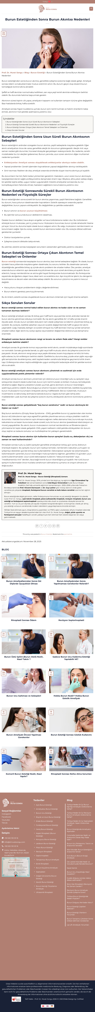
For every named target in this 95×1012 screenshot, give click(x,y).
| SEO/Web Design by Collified (71, 999)
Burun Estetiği (38, 73)
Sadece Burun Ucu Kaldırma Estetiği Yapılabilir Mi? (71, 658)
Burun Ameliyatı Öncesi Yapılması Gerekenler (23, 736)
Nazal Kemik (72, 868)
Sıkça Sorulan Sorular (15, 130)
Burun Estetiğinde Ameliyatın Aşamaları (79, 830)
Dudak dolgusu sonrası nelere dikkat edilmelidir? (79, 879)
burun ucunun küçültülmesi (33, 211)
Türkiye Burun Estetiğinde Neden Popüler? (77, 897)
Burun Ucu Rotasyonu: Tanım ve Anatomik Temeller (80, 844)
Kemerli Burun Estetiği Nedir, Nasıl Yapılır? (24, 775)
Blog (26, 73)
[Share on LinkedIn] (58, 526)
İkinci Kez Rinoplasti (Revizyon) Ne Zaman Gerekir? (79, 885)
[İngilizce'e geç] (47, 1006)
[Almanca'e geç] (52, 1006)
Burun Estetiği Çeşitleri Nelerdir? (76, 908)
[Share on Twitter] (45, 526)
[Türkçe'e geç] (43, 1006)
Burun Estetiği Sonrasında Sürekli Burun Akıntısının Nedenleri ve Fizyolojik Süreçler (41, 124)
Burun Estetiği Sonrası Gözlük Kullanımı (71, 735)
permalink (68, 534)
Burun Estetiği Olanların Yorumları (77, 914)
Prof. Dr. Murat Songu (12, 73)
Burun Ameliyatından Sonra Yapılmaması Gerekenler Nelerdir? (71, 582)
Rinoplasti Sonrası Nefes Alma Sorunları (71, 774)
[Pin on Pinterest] (54, 526)
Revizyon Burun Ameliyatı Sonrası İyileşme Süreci (77, 891)
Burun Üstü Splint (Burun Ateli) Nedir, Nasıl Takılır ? (23, 658)
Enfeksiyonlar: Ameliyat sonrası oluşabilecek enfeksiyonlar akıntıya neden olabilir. (44, 162)
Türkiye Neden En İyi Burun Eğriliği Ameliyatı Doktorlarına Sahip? (79, 807)
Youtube (6, 820)
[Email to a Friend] (50, 526)
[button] (91, 9)
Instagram (6, 814)
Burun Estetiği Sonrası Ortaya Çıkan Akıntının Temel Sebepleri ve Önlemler (37, 127)
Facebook (6, 817)
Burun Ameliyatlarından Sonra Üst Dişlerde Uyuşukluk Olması (23, 582)
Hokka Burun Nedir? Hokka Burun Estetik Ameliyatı (71, 697)
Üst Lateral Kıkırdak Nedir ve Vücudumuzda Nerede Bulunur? (80, 863)
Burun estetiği (9, 261)
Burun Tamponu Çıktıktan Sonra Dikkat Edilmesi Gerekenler (80, 920)
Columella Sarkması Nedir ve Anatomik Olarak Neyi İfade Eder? (78, 837)
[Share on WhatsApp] (37, 526)
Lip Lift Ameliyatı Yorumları (78, 925)
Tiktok (5, 823)
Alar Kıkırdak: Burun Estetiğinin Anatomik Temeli (79, 851)
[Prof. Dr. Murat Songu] (47, 8)
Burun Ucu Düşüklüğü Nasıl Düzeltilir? (78, 873)
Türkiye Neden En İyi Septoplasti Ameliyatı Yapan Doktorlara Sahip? (80, 823)
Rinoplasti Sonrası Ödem (23, 620)
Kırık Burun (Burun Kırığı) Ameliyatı (77, 857)
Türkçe (45, 2)
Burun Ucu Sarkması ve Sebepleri (23, 696)
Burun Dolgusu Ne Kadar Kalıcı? (80, 902)
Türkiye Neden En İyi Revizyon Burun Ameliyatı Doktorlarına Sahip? (79, 815)
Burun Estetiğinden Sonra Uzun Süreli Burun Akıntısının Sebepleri (33, 122)
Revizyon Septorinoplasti (71, 620)
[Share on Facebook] (41, 526)
